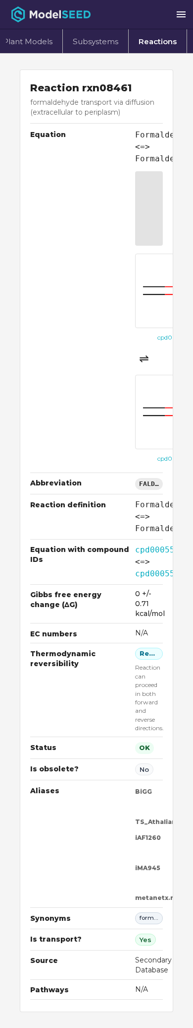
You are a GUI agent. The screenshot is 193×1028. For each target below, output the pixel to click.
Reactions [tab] (158, 41)
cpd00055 (155, 549)
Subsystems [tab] (95, 41)
